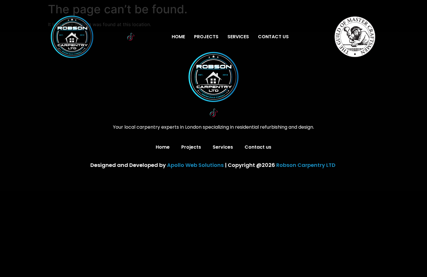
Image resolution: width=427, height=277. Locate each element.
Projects (206, 36)
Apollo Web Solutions (195, 165)
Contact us (273, 36)
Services (238, 36)
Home (178, 36)
